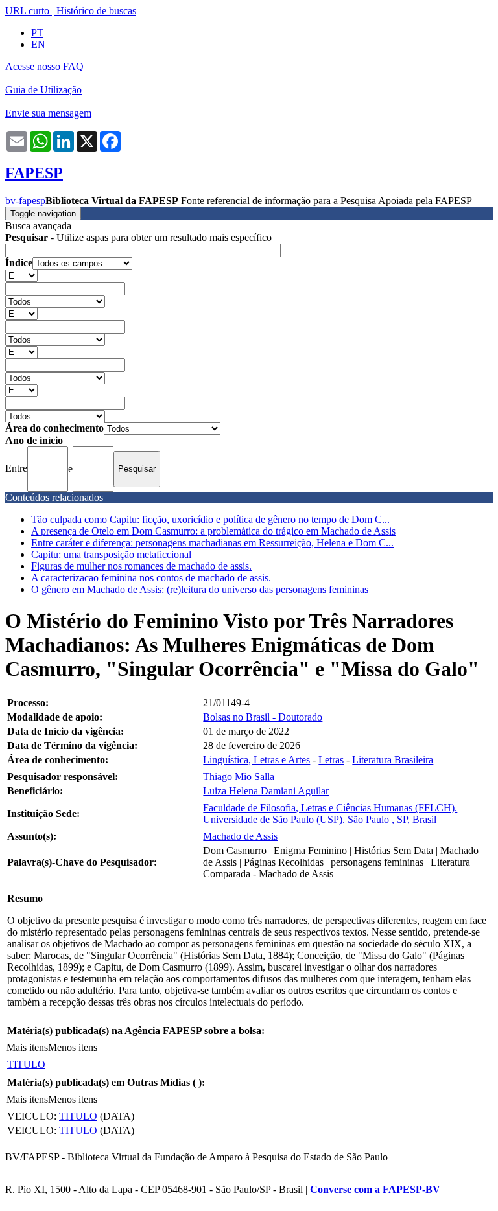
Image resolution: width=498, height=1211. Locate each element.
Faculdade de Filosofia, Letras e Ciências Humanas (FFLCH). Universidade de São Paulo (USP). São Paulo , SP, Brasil (330, 813)
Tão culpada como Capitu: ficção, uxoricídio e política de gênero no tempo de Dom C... (210, 519)
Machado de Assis (240, 836)
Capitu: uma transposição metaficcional (111, 554)
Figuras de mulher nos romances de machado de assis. (141, 565)
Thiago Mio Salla (238, 776)
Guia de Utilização (43, 89)
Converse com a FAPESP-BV (375, 1189)
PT (37, 32)
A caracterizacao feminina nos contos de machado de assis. (151, 577)
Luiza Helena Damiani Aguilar (266, 790)
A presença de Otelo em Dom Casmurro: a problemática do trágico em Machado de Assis (213, 530)
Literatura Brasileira (392, 759)
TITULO (26, 1064)
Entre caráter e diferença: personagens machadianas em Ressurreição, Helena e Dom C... (212, 542)
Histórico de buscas (96, 10)
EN (38, 44)
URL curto (27, 10)
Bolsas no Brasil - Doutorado (262, 716)
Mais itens (27, 1047)
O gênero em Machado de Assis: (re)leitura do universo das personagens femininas (199, 589)
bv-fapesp (25, 200)
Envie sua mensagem (48, 113)
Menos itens (72, 1047)
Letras (331, 759)
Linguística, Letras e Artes (256, 759)
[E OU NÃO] (21, 275)
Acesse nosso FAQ (44, 66)
